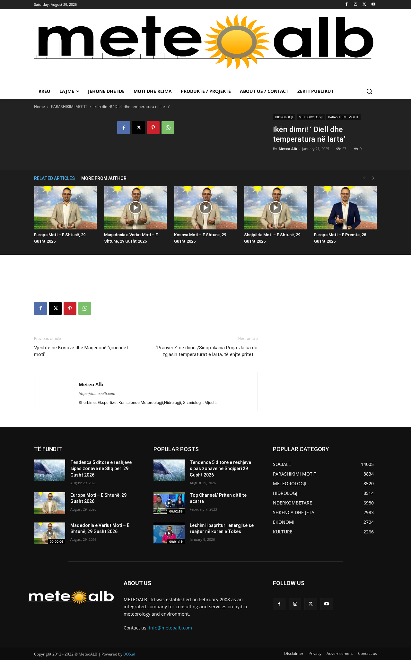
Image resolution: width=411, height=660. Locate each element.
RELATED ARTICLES (54, 178)
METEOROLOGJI (311, 117)
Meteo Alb (288, 148)
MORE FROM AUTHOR (104, 178)
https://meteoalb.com (97, 393)
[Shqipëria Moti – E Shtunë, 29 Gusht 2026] (275, 207)
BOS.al (129, 654)
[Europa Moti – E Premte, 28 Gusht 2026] (345, 207)
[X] (364, 4)
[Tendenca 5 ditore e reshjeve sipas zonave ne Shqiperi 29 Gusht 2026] (49, 470)
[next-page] (374, 178)
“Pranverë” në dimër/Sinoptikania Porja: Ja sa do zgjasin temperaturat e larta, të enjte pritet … (207, 351)
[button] (369, 91)
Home (39, 106)
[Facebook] (346, 4)
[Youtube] (373, 4)
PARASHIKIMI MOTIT (69, 106)
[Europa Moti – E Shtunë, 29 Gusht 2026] (65, 207)
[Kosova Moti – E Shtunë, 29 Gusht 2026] (205, 207)
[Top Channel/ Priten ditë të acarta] (169, 503)
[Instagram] (355, 4)
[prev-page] (364, 178)
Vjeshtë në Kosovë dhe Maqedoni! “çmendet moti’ (81, 351)
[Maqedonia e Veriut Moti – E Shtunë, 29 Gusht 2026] (135, 207)
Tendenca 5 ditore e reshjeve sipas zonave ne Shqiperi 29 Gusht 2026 (101, 468)
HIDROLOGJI (284, 117)
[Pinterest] (153, 127)
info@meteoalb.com (170, 628)
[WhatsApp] (168, 127)
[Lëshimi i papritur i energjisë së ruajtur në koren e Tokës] (169, 533)
